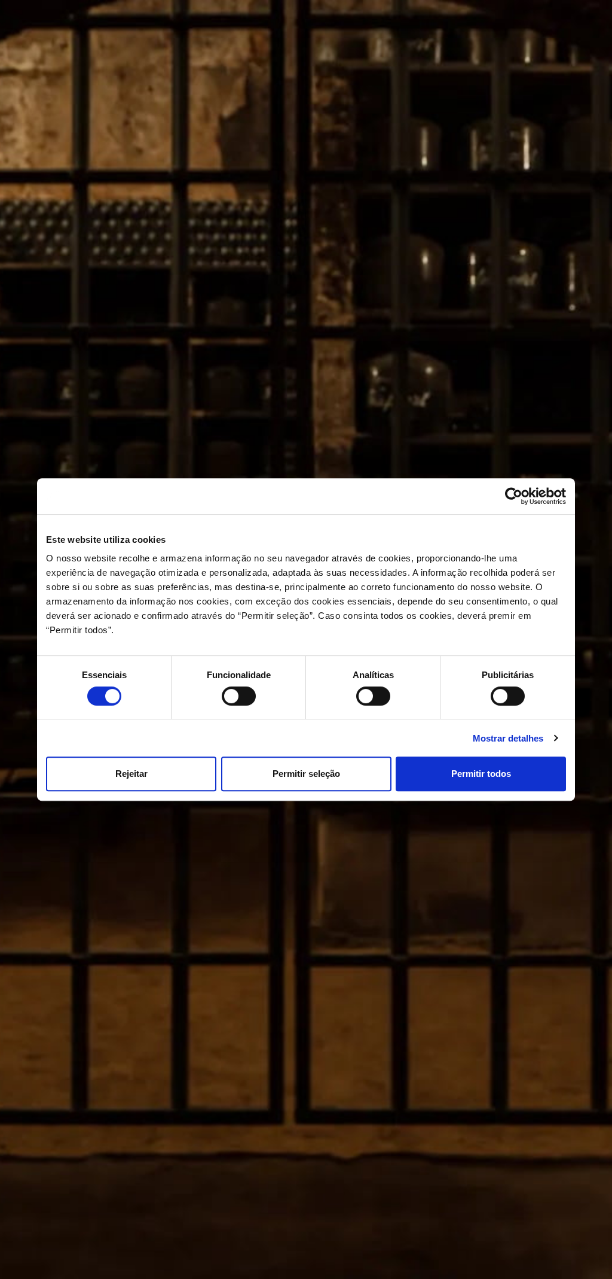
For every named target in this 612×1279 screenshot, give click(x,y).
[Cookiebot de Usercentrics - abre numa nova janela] (513, 496)
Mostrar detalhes (508, 738)
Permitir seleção (306, 773)
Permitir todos (481, 773)
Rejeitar (131, 773)
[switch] (239, 696)
